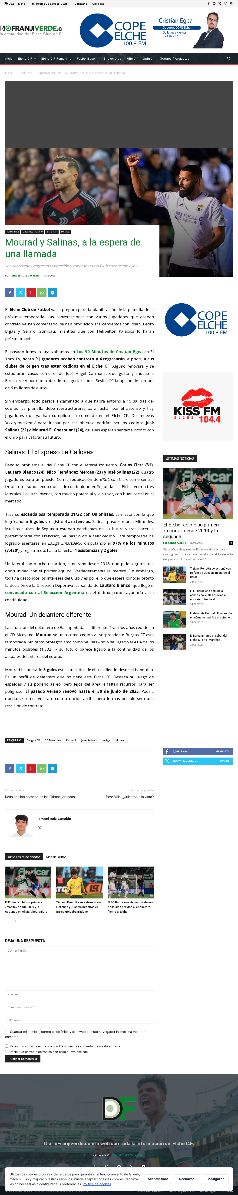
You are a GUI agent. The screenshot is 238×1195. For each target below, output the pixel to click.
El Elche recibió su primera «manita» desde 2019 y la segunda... (191, 530)
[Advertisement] (119, 113)
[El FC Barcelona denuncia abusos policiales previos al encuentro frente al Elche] (131, 882)
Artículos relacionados (24, 857)
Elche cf (71, 740)
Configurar (215, 1179)
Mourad (121, 740)
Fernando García (174, 542)
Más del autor (56, 857)
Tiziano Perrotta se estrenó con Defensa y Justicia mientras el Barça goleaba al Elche (78, 907)
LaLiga (106, 740)
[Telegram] (52, 292)
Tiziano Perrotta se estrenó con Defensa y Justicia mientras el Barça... (210, 573)
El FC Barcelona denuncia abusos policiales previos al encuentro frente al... (208, 595)
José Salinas (89, 740)
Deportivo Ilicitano (48, 73)
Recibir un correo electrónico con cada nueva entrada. (49, 1052)
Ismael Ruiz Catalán (25, 275)
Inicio (8, 73)
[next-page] (15, 921)
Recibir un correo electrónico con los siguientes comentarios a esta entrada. (65, 1046)
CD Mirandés (53, 740)
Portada (65, 231)
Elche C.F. (51, 231)
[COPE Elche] (147, 30)
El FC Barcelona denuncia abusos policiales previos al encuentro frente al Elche (131, 907)
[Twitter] (220, 4)
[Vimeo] (225, 4)
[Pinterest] (31, 292)
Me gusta (222, 751)
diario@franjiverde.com (128, 1154)
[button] (228, 58)
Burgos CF (33, 740)
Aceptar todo (158, 1179)
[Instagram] (214, 4)
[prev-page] (8, 921)
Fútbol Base (24, 73)
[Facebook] (209, 4)
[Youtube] (231, 4)
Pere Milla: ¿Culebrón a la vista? (130, 797)
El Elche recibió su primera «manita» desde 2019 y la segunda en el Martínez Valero (26, 907)
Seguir (225, 761)
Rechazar (186, 1179)
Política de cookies (97, 1184)
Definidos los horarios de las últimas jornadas (40, 797)
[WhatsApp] (41, 292)
